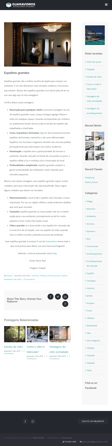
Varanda (91, 355)
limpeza (90, 303)
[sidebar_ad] (95, 27)
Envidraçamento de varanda (94, 263)
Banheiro (91, 231)
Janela (89, 295)
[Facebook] (25, 421)
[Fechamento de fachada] (90, 146)
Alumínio (35, 275)
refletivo (91, 318)
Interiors (91, 288)
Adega (89, 201)
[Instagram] (33, 421)
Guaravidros (51, 241)
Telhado (90, 348)
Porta (89, 310)
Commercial (92, 246)
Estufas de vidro (94, 76)
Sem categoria (93, 340)
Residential (8, 279)
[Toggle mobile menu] (106, 4)
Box (88, 238)
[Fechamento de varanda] (90, 136)
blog (54, 253)
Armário (90, 223)
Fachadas (91, 280)
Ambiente (43, 275)
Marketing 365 (38, 438)
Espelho (64, 275)
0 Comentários (29, 279)
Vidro (19, 279)
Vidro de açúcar (94, 61)
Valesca (9, 275)
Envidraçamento (54, 275)
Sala (15, 279)
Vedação (91, 69)
